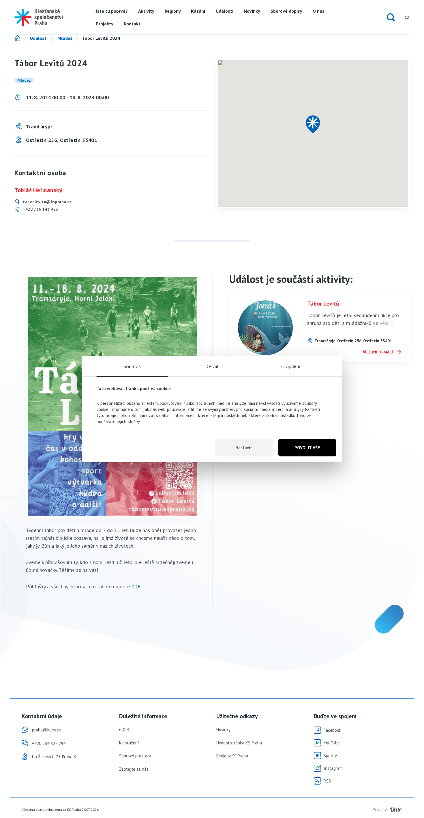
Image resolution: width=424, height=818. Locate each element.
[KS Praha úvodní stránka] (38, 17)
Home (19, 38)
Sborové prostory (135, 756)
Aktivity (146, 11)
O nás (318, 11)
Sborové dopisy (286, 11)
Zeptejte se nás (134, 769)
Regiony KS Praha (232, 756)
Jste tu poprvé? (112, 11)
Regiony (173, 11)
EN (396, 17)
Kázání (198, 11)
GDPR (124, 729)
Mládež (64, 38)
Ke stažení (129, 743)
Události (224, 11)
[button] (313, 124)
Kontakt (132, 24)
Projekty (104, 24)
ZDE (135, 586)
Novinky (252, 11)
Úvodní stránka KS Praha (239, 743)
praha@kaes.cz (46, 730)
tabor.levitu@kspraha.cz (47, 201)
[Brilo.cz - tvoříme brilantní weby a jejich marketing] (396, 809)
